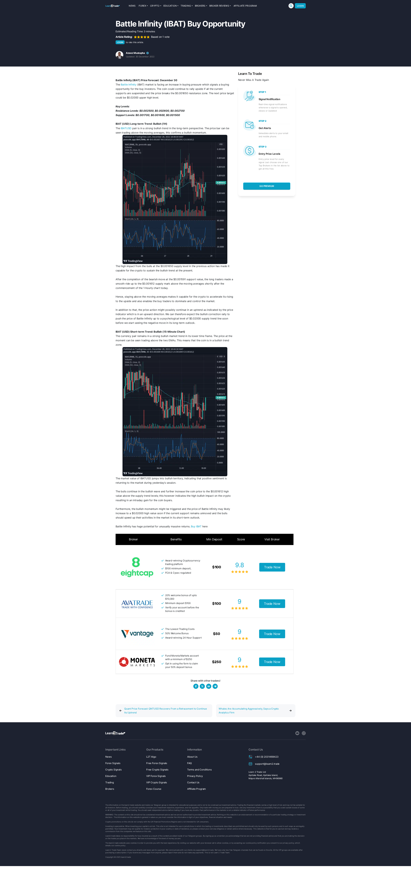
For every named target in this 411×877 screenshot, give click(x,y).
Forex (142, 5)
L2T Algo (151, 756)
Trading (186, 5)
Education (170, 5)
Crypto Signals (113, 769)
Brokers (200, 5)
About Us (192, 756)
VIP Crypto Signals (156, 782)
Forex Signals (112, 763)
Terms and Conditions (199, 769)
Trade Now (272, 567)
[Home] (112, 5)
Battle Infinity (128, 84)
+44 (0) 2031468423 (266, 756)
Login (300, 5)
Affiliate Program (245, 5)
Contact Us (193, 782)
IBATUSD (126, 128)
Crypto (155, 5)
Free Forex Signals (156, 763)
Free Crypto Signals (157, 769)
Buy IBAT (196, 526)
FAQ (189, 763)
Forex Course (153, 788)
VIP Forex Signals (156, 776)
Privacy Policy (195, 776)
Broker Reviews (219, 5)
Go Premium (266, 186)
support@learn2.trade (267, 763)
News (132, 5)
